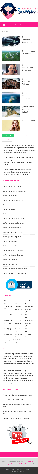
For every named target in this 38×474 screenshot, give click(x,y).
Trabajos (28, 334)
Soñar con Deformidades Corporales (28, 67)
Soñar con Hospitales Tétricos (26, 81)
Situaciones (29, 329)
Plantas (6, 323)
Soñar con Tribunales (10, 205)
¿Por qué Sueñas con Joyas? (13, 232)
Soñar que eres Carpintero (12, 237)
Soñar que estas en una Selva (13, 250)
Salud (6, 329)
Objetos (28, 320)
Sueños (6, 334)
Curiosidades (8, 306)
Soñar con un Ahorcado (15, 399)
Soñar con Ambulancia (10, 259)
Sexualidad (18, 329)
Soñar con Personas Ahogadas (26, 95)
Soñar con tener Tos (10, 196)
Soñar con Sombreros (10, 264)
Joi (4, 399)
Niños (17, 320)
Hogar (17, 309)
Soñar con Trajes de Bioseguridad (14, 273)
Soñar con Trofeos (9, 209)
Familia (27, 306)
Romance (28, 323)
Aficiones (7, 301)
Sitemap (28, 464)
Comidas (28, 301)
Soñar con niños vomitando (20, 418)
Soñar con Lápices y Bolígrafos (13, 223)
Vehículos (18, 340)
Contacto (30, 461)
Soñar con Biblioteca (10, 241)
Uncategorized (9, 340)
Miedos (17, 315)
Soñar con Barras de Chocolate (13, 214)
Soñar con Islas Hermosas (12, 227)
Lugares (6, 315)
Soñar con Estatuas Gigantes (13, 255)
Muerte (6, 320)
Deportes (18, 306)
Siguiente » (7, 140)
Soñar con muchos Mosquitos (13, 200)
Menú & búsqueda (14, 25)
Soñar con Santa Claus (11, 246)
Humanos (28, 309)
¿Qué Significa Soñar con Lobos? (28, 109)
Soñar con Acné (28, 121)
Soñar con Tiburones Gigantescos (27, 39)
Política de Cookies (17, 464)
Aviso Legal (6, 464)
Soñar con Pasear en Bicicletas (13, 218)
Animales (18, 301)
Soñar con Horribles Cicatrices (13, 186)
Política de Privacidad (23, 469)
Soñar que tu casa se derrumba (21, 395)
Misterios (28, 315)
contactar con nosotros (13, 375)
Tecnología (18, 334)
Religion (17, 323)
